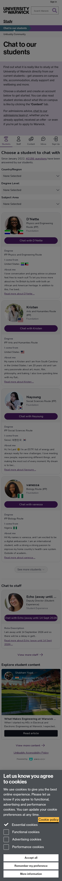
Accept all (31, 857)
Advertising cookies (26, 840)
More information (31, 874)
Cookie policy (49, 820)
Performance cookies (27, 847)
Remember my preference (31, 865)
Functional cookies (25, 832)
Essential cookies (24, 825)
